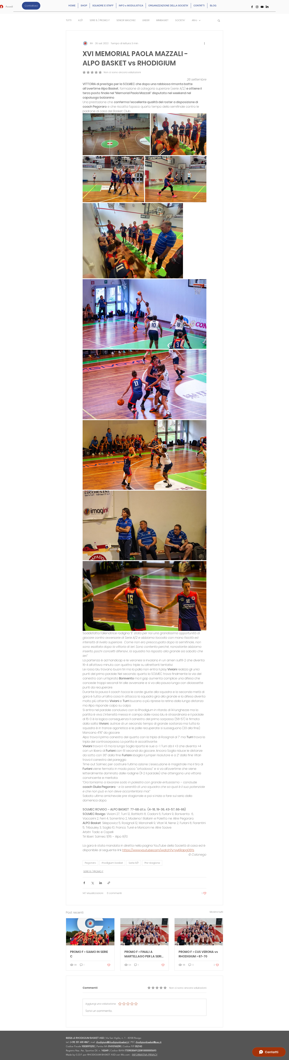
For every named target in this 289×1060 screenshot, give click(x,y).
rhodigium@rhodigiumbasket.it (112, 1042)
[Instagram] (257, 7)
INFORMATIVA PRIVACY (144, 1054)
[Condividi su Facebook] (84, 882)
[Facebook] (252, 7)
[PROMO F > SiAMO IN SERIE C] (90, 931)
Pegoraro (90, 863)
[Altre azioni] (204, 43)
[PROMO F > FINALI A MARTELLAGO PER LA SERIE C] (144, 931)
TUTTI (68, 20)
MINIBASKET (162, 20)
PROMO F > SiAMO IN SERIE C (89, 954)
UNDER (146, 20)
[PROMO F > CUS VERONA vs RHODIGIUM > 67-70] (199, 931)
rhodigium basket (112, 863)
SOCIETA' (180, 20)
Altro (194, 20)
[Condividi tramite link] (108, 882)
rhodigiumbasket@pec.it (148, 1042)
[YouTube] (262, 7)
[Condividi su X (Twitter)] (92, 882)
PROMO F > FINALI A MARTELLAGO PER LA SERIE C (143, 954)
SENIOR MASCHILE (126, 20)
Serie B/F (134, 863)
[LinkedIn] (267, 7)
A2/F (80, 20)
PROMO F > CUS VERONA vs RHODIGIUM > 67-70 (198, 954)
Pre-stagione (152, 863)
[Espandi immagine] (116, 134)
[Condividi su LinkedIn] (100, 882)
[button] (218, 20)
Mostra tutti (216, 912)
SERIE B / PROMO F (100, 20)
